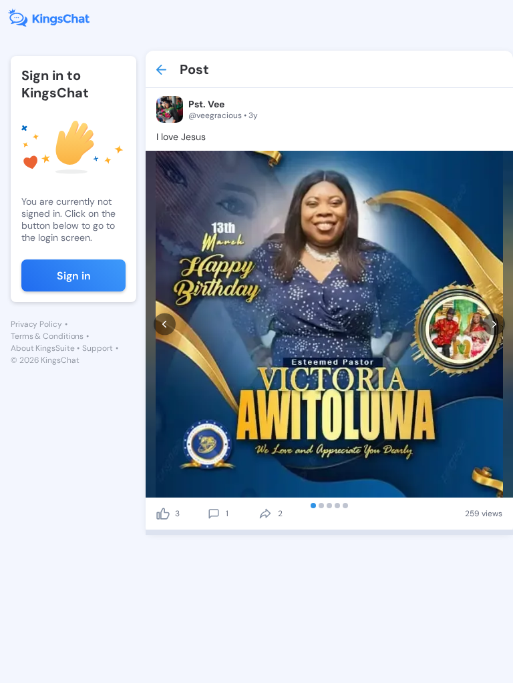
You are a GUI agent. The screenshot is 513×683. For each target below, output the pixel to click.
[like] (163, 513)
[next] (494, 324)
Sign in (74, 276)
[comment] (213, 513)
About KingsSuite (42, 348)
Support (97, 348)
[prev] (165, 324)
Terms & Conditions (47, 336)
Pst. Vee (206, 104)
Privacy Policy (36, 324)
